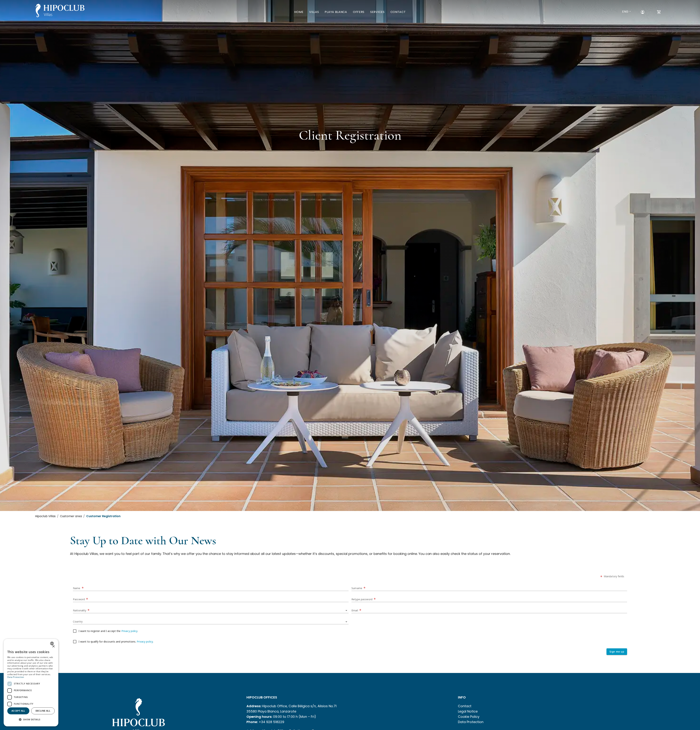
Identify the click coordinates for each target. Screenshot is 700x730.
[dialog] (31, 682)
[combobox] (211, 609)
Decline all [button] (43, 710)
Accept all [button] (18, 710)
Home (298, 12)
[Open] (346, 610)
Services (377, 12)
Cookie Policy (468, 716)
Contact (398, 12)
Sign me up (616, 651)
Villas (314, 12)
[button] (31, 720)
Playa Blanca (336, 12)
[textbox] (211, 587)
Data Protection (470, 722)
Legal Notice (468, 711)
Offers (358, 12)
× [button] (53, 646)
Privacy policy (129, 631)
